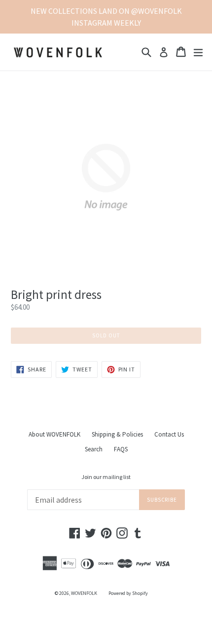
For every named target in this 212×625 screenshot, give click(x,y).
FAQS (121, 449)
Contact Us (169, 434)
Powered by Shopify (128, 593)
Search (94, 449)
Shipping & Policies (117, 434)
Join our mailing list (106, 477)
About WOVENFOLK (54, 434)
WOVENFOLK (84, 593)
